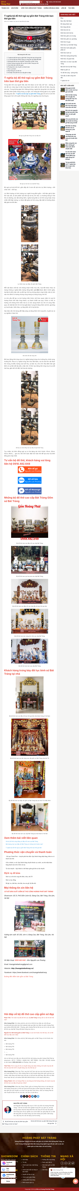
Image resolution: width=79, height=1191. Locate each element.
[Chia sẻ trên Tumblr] (35, 1096)
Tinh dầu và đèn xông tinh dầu (68, 76)
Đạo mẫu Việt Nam (66, 21)
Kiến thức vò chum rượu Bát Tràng (69, 63)
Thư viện (71, 8)
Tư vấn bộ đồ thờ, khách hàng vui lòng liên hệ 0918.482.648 (24, 59)
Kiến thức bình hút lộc (67, 33)
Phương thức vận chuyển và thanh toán (18, 67)
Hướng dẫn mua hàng (51, 8)
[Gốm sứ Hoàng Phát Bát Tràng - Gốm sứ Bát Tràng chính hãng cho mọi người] (9, 3)
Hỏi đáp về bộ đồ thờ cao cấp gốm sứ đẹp (19, 72)
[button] (41, 2)
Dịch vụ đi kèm (11, 69)
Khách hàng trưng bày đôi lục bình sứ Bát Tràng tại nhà (22, 63)
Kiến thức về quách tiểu (67, 58)
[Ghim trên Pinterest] (29, 1096)
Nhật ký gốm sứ (65, 69)
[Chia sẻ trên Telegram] (38, 1096)
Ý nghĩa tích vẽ (65, 80)
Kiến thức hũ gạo (65, 42)
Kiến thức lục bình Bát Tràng (69, 45)
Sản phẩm (14, 8)
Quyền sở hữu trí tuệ (28, 1174)
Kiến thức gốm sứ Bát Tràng (31, 8)
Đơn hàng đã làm (66, 27)
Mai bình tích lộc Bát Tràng (68, 66)
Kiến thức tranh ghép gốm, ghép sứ (68, 49)
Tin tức (25, 1162)
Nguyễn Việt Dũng (24, 21)
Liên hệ (63, 8)
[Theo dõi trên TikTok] (69, 1163)
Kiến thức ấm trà (65, 30)
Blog (62, 18)
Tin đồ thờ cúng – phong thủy (69, 72)
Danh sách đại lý (47, 1162)
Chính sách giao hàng (29, 1177)
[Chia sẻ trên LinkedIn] (32, 1096)
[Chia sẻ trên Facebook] (21, 1096)
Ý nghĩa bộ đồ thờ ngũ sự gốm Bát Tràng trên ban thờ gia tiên (24, 57)
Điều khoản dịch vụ (28, 1182)
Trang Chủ (5, 8)
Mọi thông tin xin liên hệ (14, 70)
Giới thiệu (25, 1159)
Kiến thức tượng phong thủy (69, 56)
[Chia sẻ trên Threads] (27, 1096)
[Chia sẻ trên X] (24, 1096)
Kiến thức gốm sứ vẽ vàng (68, 36)
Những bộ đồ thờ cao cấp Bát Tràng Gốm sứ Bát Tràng (22, 61)
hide (29, 54)
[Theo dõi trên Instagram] (66, 1163)
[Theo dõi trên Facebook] (62, 1163)
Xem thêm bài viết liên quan (15, 65)
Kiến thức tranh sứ (66, 53)
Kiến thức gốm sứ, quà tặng (69, 39)
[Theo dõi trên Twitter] (73, 1163)
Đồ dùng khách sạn (66, 24)
